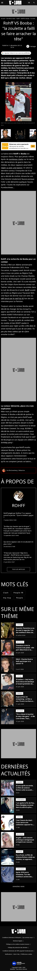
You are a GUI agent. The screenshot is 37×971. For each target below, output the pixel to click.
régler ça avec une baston (11, 168)
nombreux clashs (16, 159)
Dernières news (10, 18)
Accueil (3, 18)
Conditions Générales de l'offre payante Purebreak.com (18, 951)
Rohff (18, 18)
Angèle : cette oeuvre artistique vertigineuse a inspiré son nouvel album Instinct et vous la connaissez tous (25, 842)
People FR (18, 592)
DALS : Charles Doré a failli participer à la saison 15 (24, 661)
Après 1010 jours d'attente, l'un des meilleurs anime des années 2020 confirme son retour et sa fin (24, 876)
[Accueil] (15, 3)
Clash (5, 592)
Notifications (8, 954)
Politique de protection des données (18, 947)
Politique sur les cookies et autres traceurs (17, 944)
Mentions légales (17, 941)
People (19, 598)
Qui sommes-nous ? (27, 937)
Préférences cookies (26, 954)
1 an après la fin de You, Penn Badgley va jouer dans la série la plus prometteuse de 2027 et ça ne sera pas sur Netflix (25, 808)
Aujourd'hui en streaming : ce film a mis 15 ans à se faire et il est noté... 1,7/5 (25, 700)
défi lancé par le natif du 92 (12, 298)
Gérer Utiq (16, 954)
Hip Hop (7, 598)
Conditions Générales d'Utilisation (11, 937)
